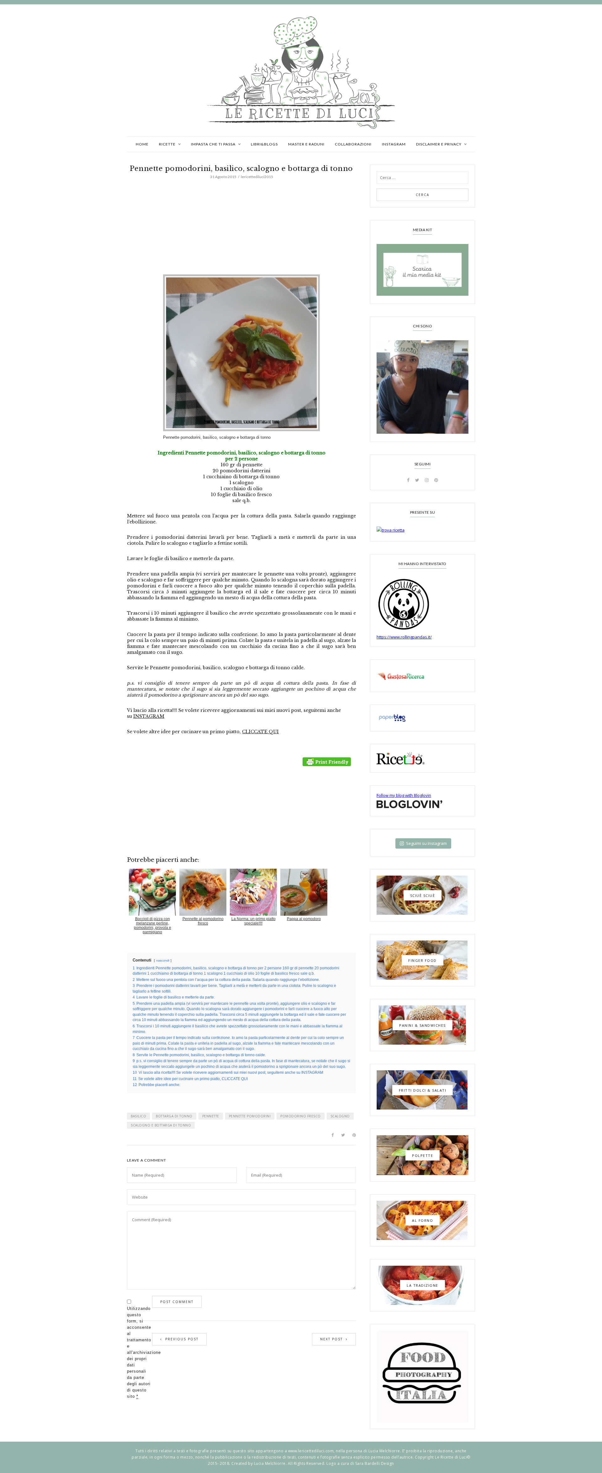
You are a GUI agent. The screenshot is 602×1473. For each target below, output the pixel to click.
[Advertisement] (241, 228)
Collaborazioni (353, 144)
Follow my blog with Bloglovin (404, 795)
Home (142, 144)
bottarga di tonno (174, 1116)
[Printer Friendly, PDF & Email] (328, 761)
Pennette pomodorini (250, 1116)
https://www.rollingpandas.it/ (404, 637)
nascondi (162, 960)
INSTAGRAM (148, 716)
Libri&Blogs (264, 144)
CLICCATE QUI (260, 731)
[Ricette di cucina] (422, 676)
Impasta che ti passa (213, 144)
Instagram (394, 144)
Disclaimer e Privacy (439, 144)
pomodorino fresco (300, 1116)
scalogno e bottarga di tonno (161, 1125)
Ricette (167, 144)
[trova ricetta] (422, 530)
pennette (210, 1116)
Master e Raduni (306, 144)
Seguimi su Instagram (426, 843)
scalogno (340, 1116)
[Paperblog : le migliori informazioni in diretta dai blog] (422, 718)
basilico (138, 1116)
